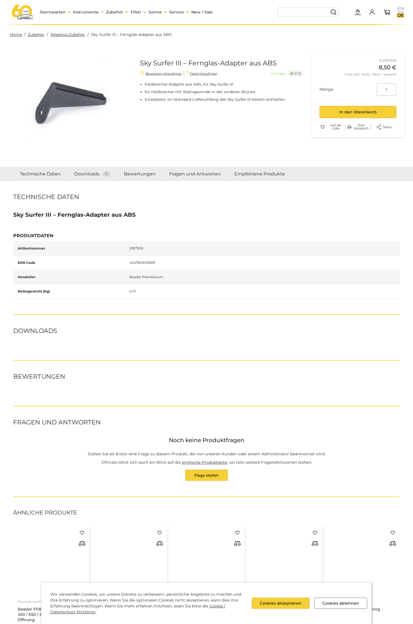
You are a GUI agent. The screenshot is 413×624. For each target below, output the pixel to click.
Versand (389, 74)
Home (16, 34)
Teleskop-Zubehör (67, 34)
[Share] (379, 127)
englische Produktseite (204, 502)
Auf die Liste (335, 127)
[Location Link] (358, 12)
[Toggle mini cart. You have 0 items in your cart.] (387, 12)
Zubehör (36, 34)
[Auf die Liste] (82, 572)
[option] (400, 8)
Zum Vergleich (361, 127)
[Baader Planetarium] (22, 12)
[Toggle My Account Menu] (372, 12)
